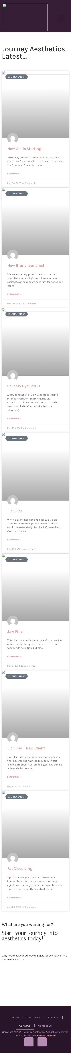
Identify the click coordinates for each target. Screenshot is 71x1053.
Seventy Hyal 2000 (23, 386)
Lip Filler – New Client (26, 748)
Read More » (14, 173)
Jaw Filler (15, 631)
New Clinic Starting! (24, 149)
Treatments (33, 1017)
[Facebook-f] (28, 1041)
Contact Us (45, 1025)
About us (53, 1017)
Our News (25, 1025)
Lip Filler (14, 511)
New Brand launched (25, 265)
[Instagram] (42, 1041)
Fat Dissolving (19, 868)
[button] (61, 18)
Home (15, 1017)
